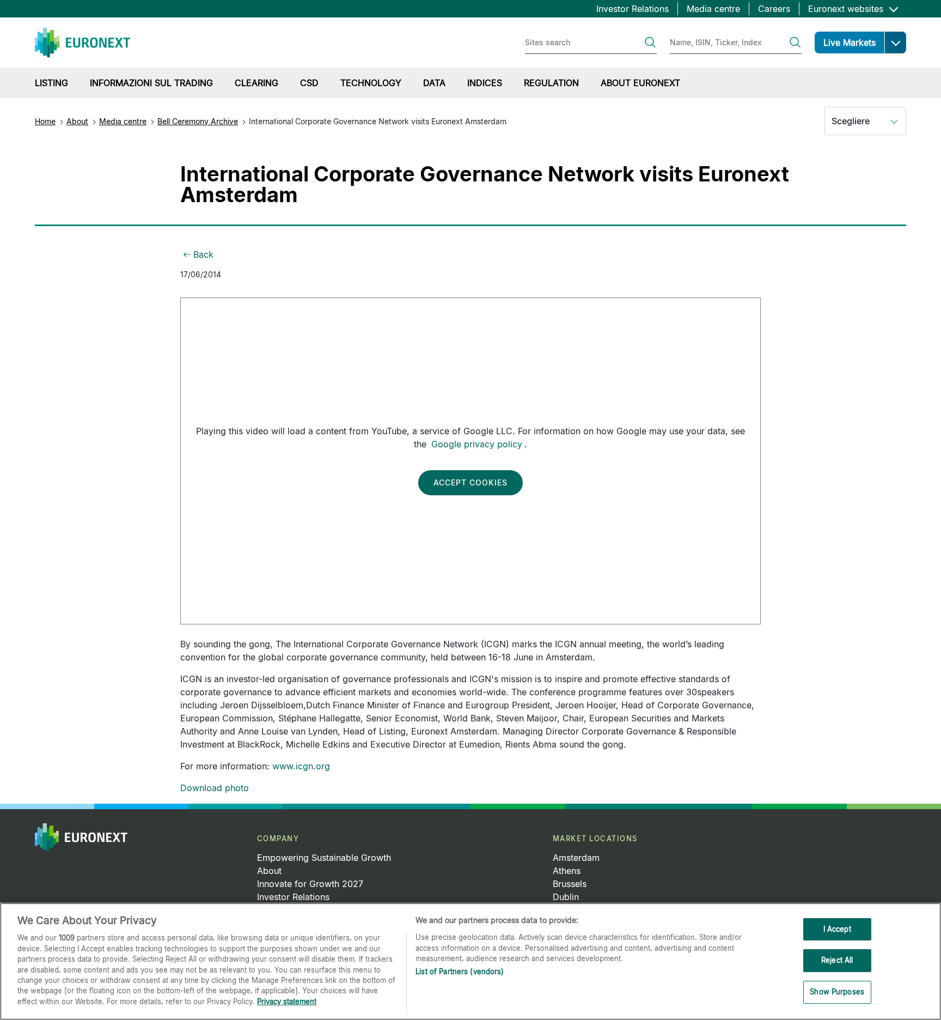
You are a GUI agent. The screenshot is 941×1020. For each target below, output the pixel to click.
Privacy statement (286, 1001)
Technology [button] (370, 82)
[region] (470, 961)
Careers (774, 8)
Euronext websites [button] (847, 8)
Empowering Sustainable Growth (324, 857)
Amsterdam (576, 857)
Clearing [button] (256, 82)
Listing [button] (51, 82)
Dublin (566, 896)
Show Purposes (837, 991)
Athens (567, 870)
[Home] (82, 42)
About (77, 121)
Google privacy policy (476, 444)
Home (45, 121)
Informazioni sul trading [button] (151, 82)
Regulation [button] (551, 82)
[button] (895, 42)
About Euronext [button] (640, 82)
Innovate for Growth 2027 (310, 883)
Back (203, 254)
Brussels (569, 883)
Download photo (214, 787)
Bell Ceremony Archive (197, 121)
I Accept (837, 929)
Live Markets (849, 42)
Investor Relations (632, 8)
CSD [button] (309, 82)
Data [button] (434, 82)
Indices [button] (484, 82)
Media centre (713, 8)
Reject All (837, 960)
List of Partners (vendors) (459, 972)
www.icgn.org (301, 766)
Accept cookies (470, 482)
